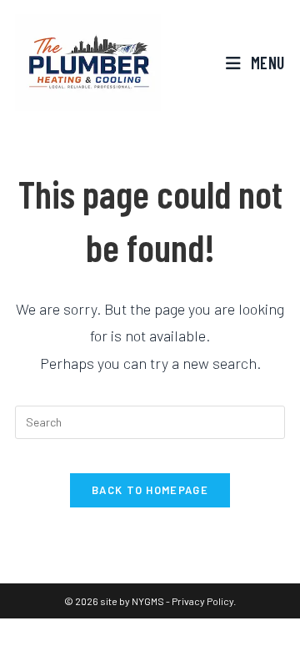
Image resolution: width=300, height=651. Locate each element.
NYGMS (148, 601)
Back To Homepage (150, 490)
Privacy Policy (202, 601)
